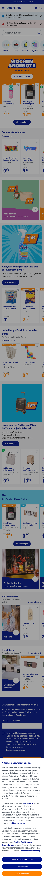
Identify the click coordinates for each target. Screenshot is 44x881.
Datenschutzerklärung (30, 851)
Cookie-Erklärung (17, 823)
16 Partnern (28, 803)
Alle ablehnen (22, 867)
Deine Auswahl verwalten (22, 859)
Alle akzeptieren (22, 874)
